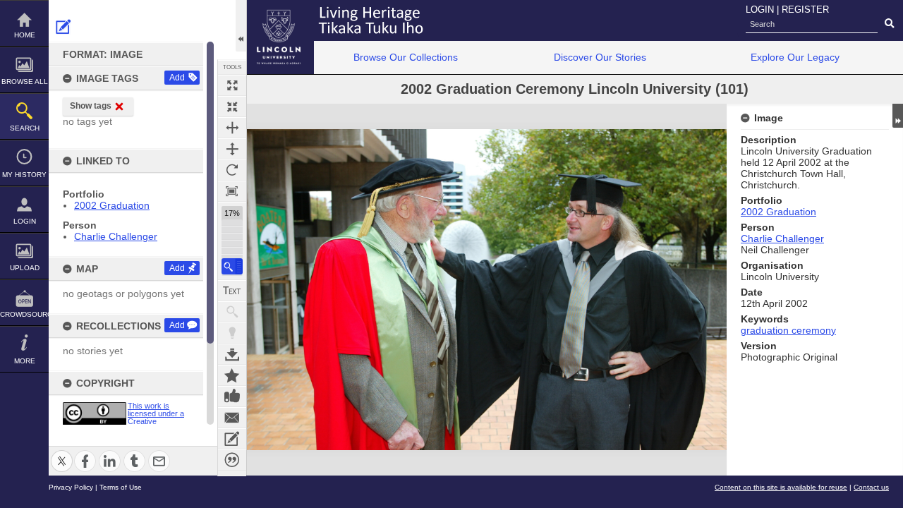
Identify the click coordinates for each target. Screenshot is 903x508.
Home (24, 35)
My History (24, 175)
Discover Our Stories (600, 57)
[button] (232, 266)
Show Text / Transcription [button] (232, 290)
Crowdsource (24, 314)
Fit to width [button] (232, 127)
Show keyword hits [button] (232, 311)
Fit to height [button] (232, 148)
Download (232, 354)
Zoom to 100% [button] (232, 191)
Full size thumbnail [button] (232, 85)
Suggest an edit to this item (63, 27)
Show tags (90, 106)
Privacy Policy (71, 487)
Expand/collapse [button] (897, 116)
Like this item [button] (232, 396)
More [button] (24, 361)
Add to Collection (232, 375)
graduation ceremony (788, 330)
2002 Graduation (112, 205)
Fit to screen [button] (232, 106)
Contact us (871, 487)
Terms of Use (120, 487)
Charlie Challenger (115, 236)
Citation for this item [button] (232, 460)
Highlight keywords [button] (232, 333)
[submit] (889, 24)
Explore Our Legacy (795, 57)
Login (24, 221)
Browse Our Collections (405, 57)
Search (25, 128)
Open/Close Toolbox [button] (241, 26)
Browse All (24, 81)
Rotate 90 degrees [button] (232, 170)
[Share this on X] (62, 452)
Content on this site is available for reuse (781, 487)
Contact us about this (232, 417)
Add (177, 78)
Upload (25, 268)
